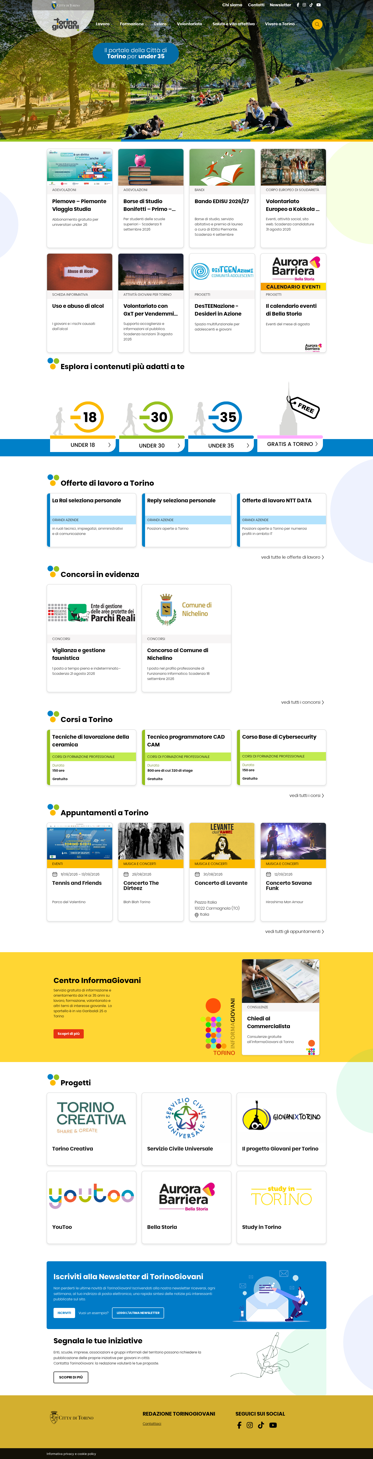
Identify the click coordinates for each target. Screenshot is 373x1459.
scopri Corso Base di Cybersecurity (281, 757)
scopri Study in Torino (281, 1207)
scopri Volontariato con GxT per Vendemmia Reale (150, 303)
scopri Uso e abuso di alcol (79, 303)
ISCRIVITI (64, 1313)
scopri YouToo (91, 1207)
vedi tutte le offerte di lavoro (290, 557)
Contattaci (152, 1424)
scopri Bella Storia (186, 1207)
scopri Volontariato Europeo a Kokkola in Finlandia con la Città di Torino (293, 198)
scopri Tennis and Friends (79, 872)
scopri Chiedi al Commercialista (280, 1007)
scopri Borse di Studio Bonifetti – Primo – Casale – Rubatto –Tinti (150, 198)
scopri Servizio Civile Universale (186, 1129)
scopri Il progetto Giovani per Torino (281, 1129)
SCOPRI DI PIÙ (71, 1377)
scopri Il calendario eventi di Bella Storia (293, 303)
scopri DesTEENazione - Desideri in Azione (222, 303)
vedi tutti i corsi (304, 796)
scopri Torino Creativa (91, 1129)
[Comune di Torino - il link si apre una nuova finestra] (71, 1417)
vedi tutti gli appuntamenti (292, 931)
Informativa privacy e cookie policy (71, 1454)
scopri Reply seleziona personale (186, 520)
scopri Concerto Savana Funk (293, 872)
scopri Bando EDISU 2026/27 (222, 198)
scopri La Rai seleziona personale (91, 520)
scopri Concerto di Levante (222, 872)
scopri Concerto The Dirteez (150, 872)
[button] (105, 24)
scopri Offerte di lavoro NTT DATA (281, 520)
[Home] (69, 24)
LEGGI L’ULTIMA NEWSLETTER (138, 1313)
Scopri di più (69, 1033)
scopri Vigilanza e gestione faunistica (91, 638)
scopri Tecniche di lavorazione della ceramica (91, 757)
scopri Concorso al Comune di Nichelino (186, 638)
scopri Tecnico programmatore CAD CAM (186, 757)
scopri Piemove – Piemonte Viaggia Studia (79, 198)
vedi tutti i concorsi (300, 702)
